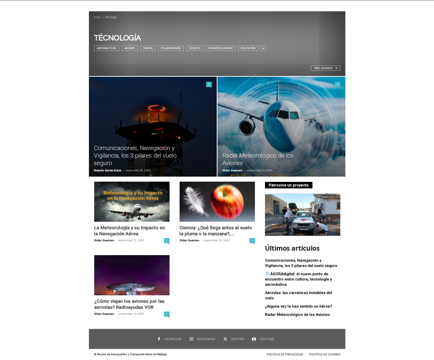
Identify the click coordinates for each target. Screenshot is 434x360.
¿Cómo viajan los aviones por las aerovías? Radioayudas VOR (129, 304)
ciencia (148, 48)
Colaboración (171, 48)
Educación (248, 48)
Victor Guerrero (232, 170)
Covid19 (194, 48)
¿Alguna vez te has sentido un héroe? (298, 306)
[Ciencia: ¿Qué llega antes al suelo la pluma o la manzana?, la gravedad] (217, 202)
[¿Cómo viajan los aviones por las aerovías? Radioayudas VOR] (132, 275)
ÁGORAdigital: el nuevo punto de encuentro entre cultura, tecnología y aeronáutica (298, 279)
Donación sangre (220, 48)
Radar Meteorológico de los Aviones (297, 314)
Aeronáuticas (106, 48)
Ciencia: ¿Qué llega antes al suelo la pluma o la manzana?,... (216, 231)
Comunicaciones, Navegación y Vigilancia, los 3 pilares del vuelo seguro (135, 156)
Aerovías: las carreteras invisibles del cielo (298, 295)
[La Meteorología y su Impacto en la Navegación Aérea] (132, 202)
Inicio (97, 17)
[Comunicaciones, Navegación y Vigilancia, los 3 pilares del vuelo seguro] (153, 127)
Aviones (129, 48)
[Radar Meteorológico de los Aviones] (281, 127)
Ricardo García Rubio (108, 170)
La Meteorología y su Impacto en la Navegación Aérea (129, 231)
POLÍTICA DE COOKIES (325, 354)
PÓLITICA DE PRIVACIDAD (285, 354)
